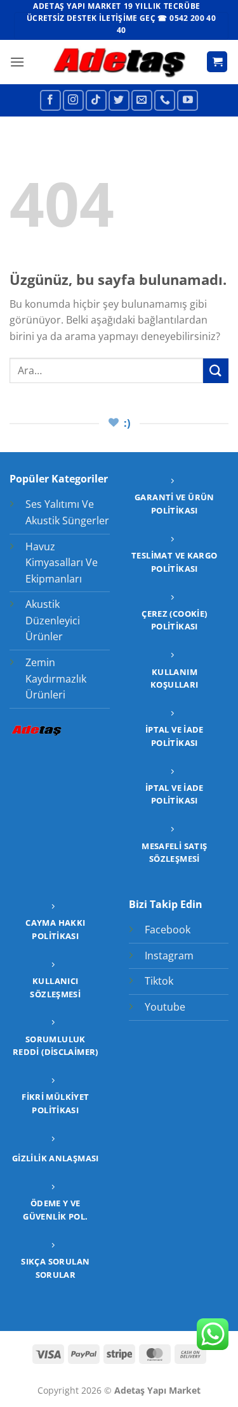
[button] (17, 61)
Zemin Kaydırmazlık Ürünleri (55, 678)
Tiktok (159, 981)
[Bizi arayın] (164, 100)
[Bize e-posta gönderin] (141, 100)
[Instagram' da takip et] (73, 100)
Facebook (167, 930)
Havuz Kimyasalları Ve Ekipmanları (61, 562)
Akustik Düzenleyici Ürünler (52, 620)
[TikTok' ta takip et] (96, 100)
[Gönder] (215, 370)
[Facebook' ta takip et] (50, 100)
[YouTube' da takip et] (187, 100)
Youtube (165, 1007)
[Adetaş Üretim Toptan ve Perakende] (119, 62)
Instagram (169, 955)
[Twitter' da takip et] (119, 100)
